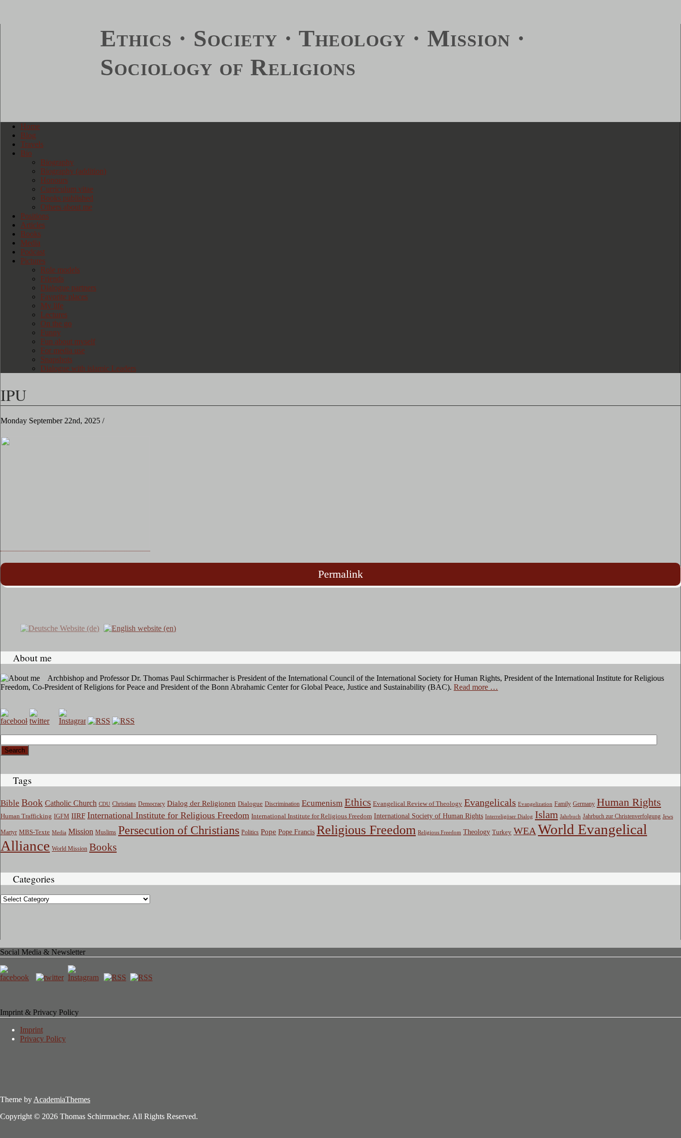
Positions (34, 216)
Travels (31, 144)
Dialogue (250, 803)
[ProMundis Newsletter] (99, 721)
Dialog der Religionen (201, 803)
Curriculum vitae (66, 189)
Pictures (32, 260)
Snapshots (56, 359)
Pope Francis (296, 832)
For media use (62, 350)
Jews (668, 816)
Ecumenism (322, 803)
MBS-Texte (34, 832)
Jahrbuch (570, 816)
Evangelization (535, 804)
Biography (57, 162)
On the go (56, 323)
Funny (50, 332)
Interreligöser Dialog (509, 816)
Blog (28, 135)
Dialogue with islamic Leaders (88, 368)
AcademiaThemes (61, 1099)
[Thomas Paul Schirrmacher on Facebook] (13, 721)
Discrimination (282, 803)
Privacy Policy (43, 1038)
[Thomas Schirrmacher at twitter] (51, 977)
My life (51, 305)
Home (30, 126)
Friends (52, 278)
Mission (80, 831)
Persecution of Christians (178, 830)
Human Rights (629, 802)
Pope (268, 832)
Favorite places (64, 296)
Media (30, 243)
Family (562, 804)
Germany (584, 803)
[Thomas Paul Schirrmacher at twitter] (42, 721)
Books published (66, 198)
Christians (124, 803)
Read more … (476, 687)
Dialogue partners (68, 287)
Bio (26, 153)
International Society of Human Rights (428, 816)
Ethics (357, 802)
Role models (60, 269)
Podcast (32, 252)
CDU (104, 804)
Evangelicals (490, 802)
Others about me (66, 207)
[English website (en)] (140, 628)
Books (30, 234)
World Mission (69, 849)
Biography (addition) (73, 171)
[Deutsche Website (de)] (59, 628)
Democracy (151, 804)
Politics (250, 832)
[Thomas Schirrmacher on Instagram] (72, 721)
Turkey (501, 832)
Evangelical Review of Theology (417, 803)
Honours (54, 180)
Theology (476, 832)
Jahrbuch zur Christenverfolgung (622, 816)
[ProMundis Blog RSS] (123, 721)
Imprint (31, 1029)
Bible (9, 803)
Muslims (105, 832)
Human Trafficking (26, 816)
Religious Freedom (366, 830)
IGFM (61, 816)
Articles (32, 225)
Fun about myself (67, 341)
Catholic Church (71, 803)
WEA (524, 830)
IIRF (78, 816)
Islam (546, 815)
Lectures (53, 314)
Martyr (8, 832)
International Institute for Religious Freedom (168, 815)
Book (32, 802)
